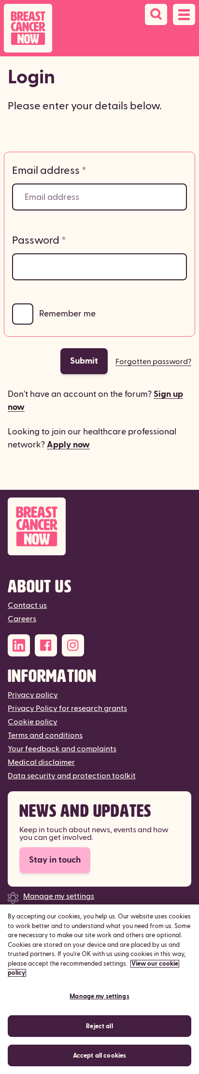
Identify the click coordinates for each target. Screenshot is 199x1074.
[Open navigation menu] (184, 14)
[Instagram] (73, 645)
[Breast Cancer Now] (99, 527)
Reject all (99, 1026)
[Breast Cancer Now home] (28, 28)
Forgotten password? (153, 362)
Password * (39, 240)
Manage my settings (58, 896)
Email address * (49, 170)
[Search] (156, 14)
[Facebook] (46, 645)
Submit (84, 361)
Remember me (67, 314)
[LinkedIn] (19, 645)
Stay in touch (55, 860)
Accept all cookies (99, 1056)
